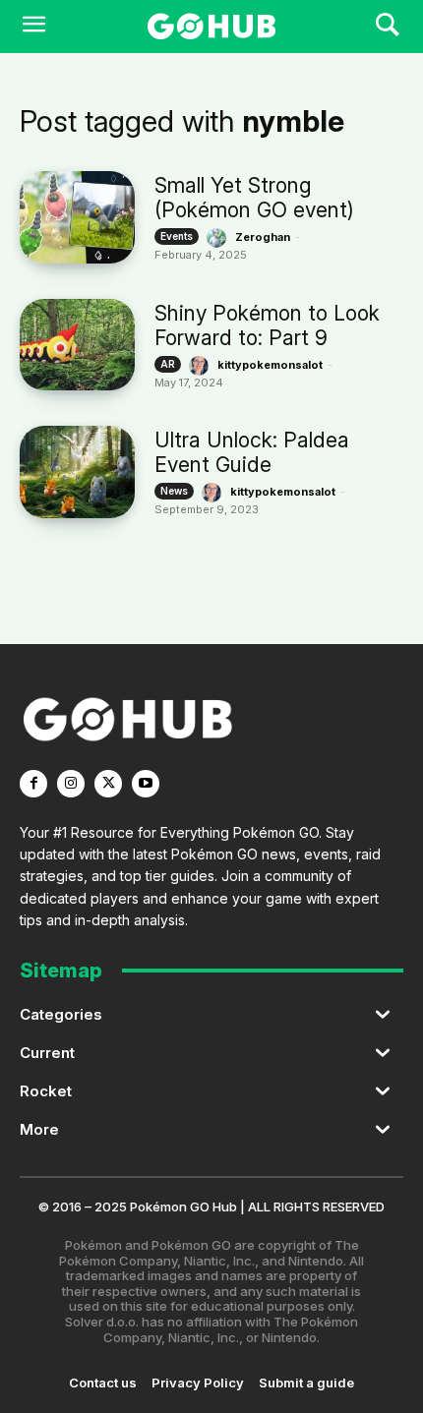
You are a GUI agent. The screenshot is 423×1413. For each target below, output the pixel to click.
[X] (108, 783)
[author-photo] (219, 238)
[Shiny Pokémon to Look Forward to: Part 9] (77, 345)
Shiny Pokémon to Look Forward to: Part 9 (267, 325)
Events (176, 236)
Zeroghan (262, 237)
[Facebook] (33, 783)
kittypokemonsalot (270, 365)
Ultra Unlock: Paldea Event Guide (251, 452)
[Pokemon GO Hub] (211, 26)
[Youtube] (145, 783)
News (174, 491)
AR (167, 364)
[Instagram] (71, 783)
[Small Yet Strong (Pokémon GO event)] (77, 217)
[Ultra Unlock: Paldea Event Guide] (77, 472)
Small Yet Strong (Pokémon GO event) (254, 197)
